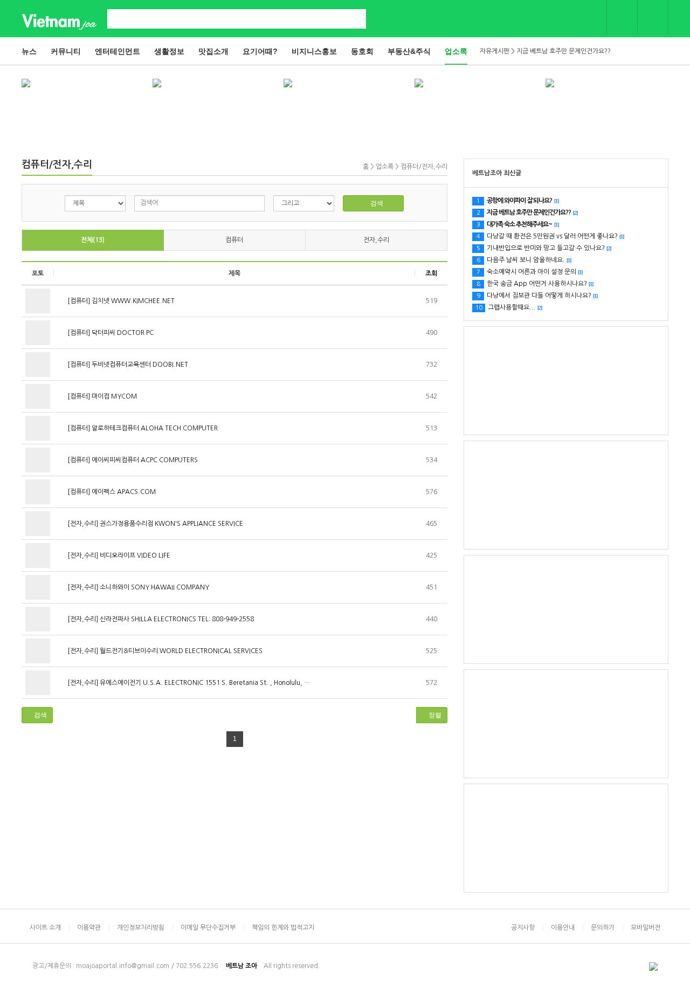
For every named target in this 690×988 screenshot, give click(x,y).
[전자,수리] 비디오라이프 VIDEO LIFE (118, 555)
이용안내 (563, 927)
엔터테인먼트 (117, 51)
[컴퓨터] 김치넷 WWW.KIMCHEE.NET (120, 301)
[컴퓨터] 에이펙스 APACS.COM (111, 492)
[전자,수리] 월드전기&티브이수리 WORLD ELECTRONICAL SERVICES (164, 651)
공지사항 (523, 927)
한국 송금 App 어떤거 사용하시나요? (535, 283)
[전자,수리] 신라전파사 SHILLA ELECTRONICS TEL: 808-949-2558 (160, 619)
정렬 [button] (434, 715)
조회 (431, 273)
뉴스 (29, 51)
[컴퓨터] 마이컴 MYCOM (101, 396)
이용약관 (89, 927)
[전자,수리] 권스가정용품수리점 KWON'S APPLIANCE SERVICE (154, 523)
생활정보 (169, 51)
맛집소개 (213, 51)
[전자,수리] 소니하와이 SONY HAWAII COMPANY (137, 587)
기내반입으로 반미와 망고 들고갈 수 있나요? (544, 248)
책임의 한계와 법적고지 (283, 927)
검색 (376, 203)
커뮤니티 (66, 51)
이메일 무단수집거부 (208, 927)
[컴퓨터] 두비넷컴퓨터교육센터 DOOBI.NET (127, 364)
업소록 (456, 51)
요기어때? (260, 51)
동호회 (362, 51)
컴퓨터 (234, 240)
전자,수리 (376, 240)
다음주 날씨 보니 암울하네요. (524, 260)
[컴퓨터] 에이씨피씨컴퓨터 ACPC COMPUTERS (132, 460)
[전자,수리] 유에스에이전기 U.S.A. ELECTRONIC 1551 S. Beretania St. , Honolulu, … (188, 683)
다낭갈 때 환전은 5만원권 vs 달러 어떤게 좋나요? (550, 236)
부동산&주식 (409, 51)
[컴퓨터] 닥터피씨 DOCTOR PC (110, 333)
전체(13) (93, 240)
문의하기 (603, 927)
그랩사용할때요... (508, 307)
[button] (37, 715)
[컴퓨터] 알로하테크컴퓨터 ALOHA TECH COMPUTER (142, 428)
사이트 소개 (45, 927)
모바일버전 (645, 927)
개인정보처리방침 (140, 927)
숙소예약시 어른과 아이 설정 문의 (529, 272)
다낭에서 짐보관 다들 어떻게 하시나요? (537, 295)
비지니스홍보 (314, 51)
